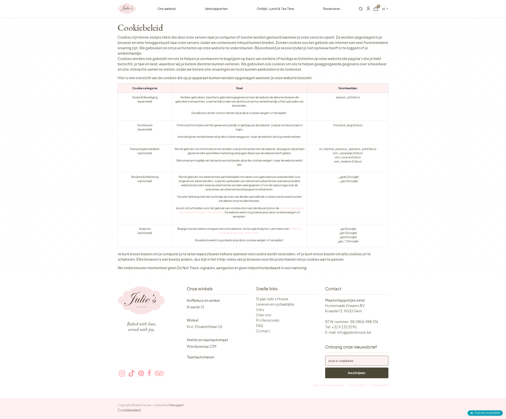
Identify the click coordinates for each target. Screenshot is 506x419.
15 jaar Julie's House (272, 298)
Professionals (267, 320)
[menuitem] (166, 9)
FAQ (259, 325)
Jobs (260, 309)
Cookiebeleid (379, 385)
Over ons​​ (263, 315)
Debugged (176, 405)
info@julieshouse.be (354, 332)
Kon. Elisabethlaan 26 (204, 326)
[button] (361, 9)
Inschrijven (356, 373)
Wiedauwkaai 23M (201, 346)
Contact (263, 331)
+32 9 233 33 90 (344, 327)
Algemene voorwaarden (329, 385)
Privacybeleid (357, 385)
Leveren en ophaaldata (275, 304)
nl (383, 9)
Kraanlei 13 (195, 307)
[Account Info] (368, 8)
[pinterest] (141, 373)
